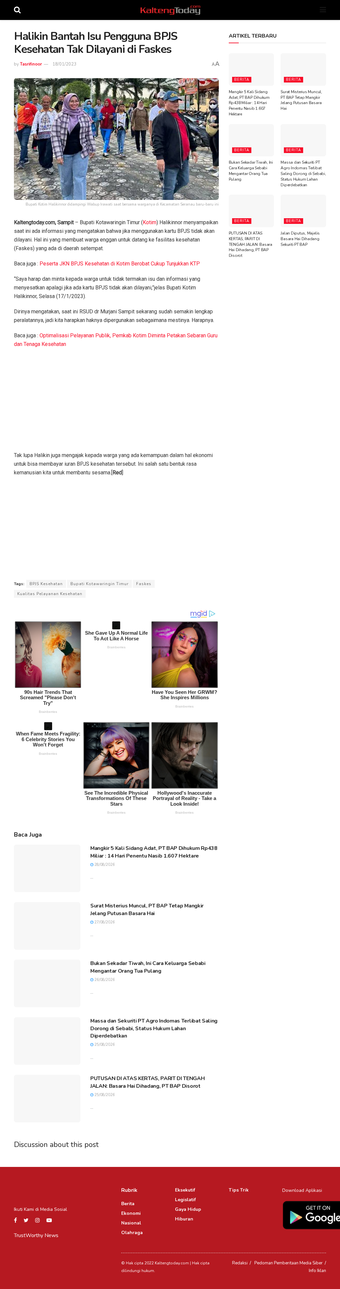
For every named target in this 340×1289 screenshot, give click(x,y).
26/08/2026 (104, 979)
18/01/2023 (64, 64)
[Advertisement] (116, 401)
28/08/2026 (104, 864)
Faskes (143, 583)
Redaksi (240, 1263)
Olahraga (132, 1232)
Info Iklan (317, 1271)
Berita (241, 79)
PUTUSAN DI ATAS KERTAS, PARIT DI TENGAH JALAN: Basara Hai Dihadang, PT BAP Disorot (147, 1082)
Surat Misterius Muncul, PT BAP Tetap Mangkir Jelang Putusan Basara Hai (147, 909)
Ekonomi (131, 1213)
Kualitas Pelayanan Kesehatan (49, 593)
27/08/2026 (104, 922)
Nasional (131, 1223)
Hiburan (184, 1219)
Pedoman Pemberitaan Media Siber (288, 1263)
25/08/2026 (104, 1044)
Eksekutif (185, 1190)
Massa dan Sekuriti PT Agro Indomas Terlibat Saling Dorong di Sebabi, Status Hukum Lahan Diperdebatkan (153, 1028)
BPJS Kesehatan (46, 583)
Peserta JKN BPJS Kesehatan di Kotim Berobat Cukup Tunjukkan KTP (120, 263)
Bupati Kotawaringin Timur (99, 583)
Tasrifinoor (31, 64)
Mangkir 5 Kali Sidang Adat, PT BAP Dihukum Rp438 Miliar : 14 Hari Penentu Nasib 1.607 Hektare (153, 852)
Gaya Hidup (188, 1209)
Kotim (149, 222)
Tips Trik (239, 1190)
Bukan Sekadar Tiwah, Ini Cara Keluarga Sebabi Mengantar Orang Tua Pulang (148, 967)
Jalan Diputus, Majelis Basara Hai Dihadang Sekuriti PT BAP (300, 239)
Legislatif (185, 1200)
